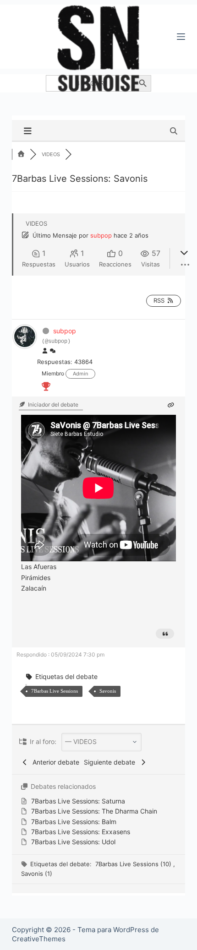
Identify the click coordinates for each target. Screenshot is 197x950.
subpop (101, 235)
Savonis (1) (36, 873)
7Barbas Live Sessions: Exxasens (80, 832)
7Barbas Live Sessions (54, 691)
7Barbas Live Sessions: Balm (73, 821)
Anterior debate (54, 762)
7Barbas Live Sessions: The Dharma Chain (94, 811)
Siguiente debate (111, 762)
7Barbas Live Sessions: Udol (73, 842)
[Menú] (181, 37)
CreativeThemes (39, 938)
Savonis (107, 691)
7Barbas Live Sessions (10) (134, 864)
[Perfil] (45, 351)
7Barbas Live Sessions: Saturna (78, 801)
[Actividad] (52, 351)
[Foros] (21, 154)
